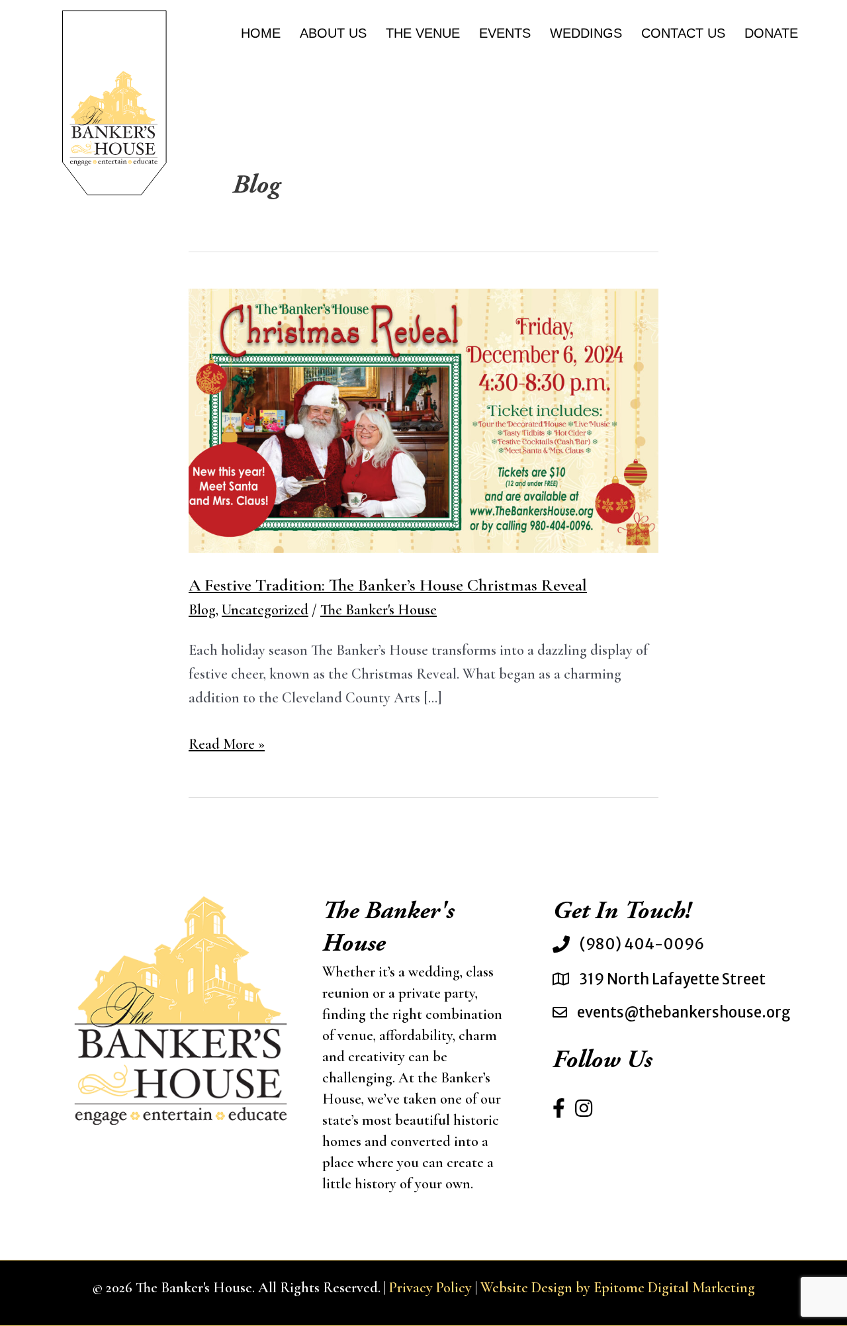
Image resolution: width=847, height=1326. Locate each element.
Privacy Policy (430, 1287)
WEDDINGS (586, 33)
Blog (202, 609)
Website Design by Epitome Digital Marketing (617, 1287)
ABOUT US (333, 33)
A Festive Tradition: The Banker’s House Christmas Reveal (388, 585)
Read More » (227, 745)
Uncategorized (265, 609)
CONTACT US (683, 33)
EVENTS (505, 33)
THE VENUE (423, 33)
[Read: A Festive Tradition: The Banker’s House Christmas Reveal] (423, 419)
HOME (261, 33)
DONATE (771, 33)
